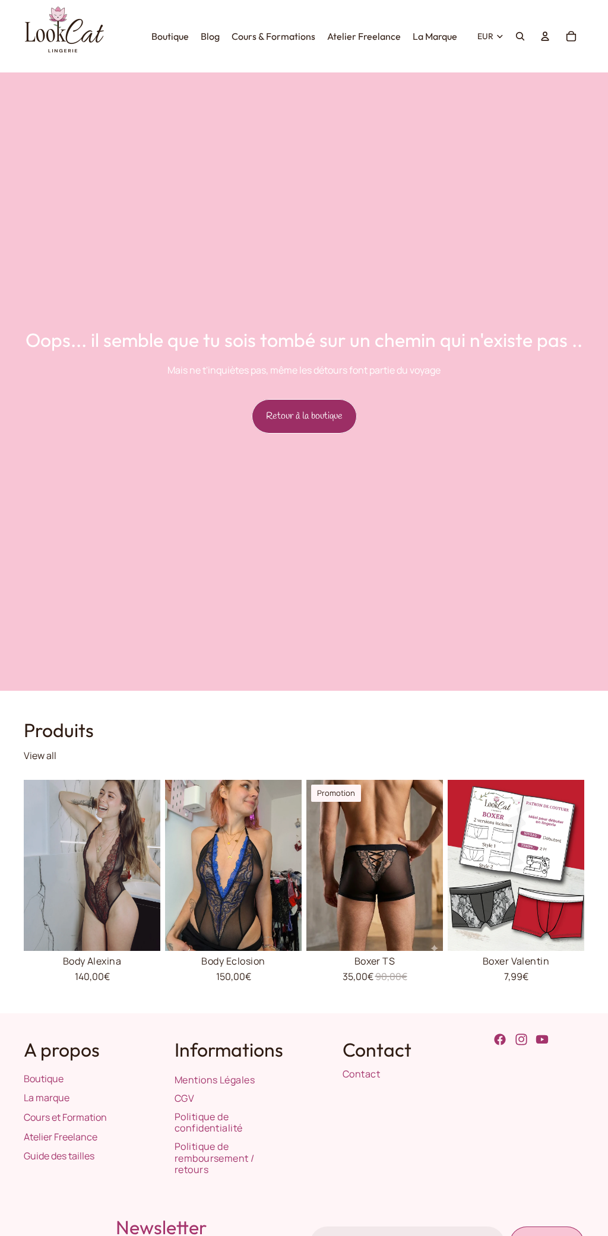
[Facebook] (500, 1039)
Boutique (44, 1078)
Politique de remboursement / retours (215, 1157)
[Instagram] (521, 1039)
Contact (361, 1073)
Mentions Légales (215, 1079)
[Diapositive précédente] (33, 865)
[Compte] (545, 36)
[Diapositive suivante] (151, 865)
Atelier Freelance (60, 1136)
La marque (46, 1097)
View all (40, 755)
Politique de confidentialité (209, 1122)
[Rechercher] (520, 36)
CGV (184, 1098)
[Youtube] (542, 1039)
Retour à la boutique (304, 416)
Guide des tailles (59, 1155)
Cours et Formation (65, 1117)
